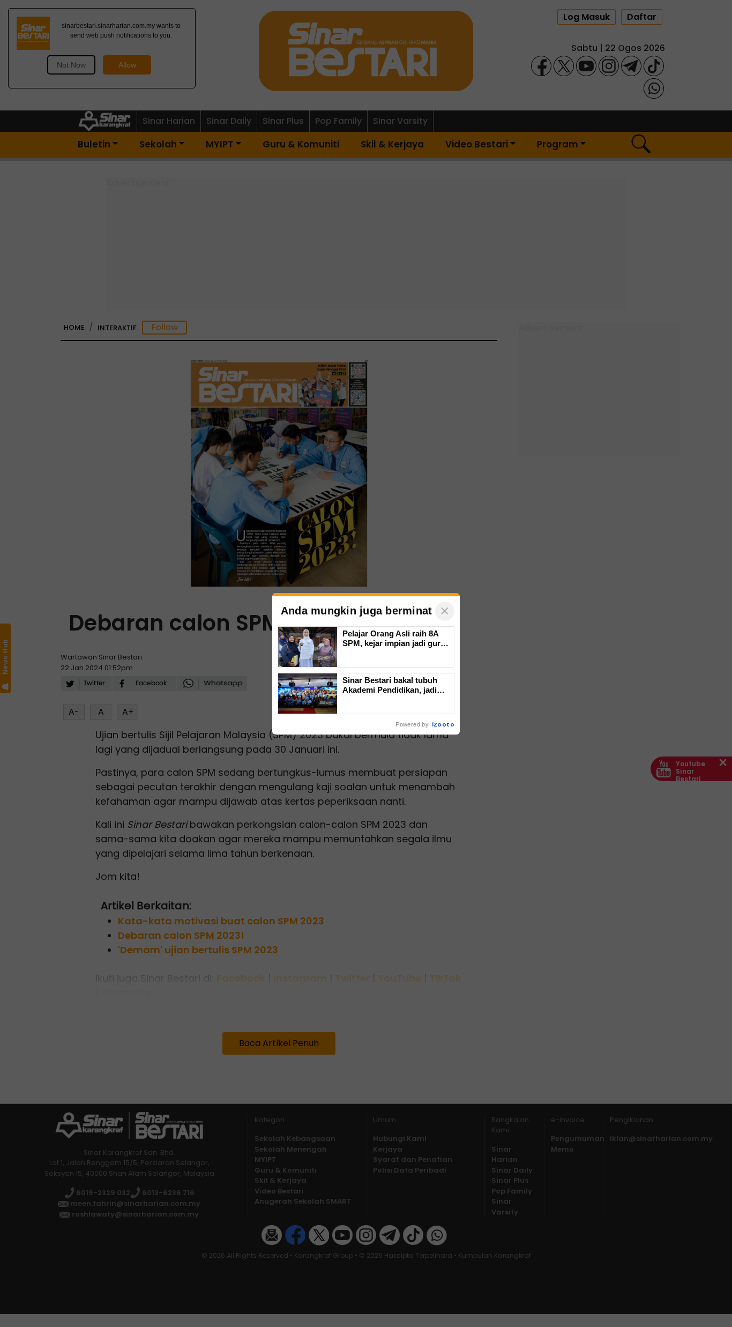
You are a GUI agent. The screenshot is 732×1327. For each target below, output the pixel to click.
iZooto (443, 724)
